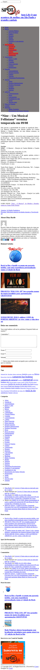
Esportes (7, 69)
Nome (3, 350)
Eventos (11, 66)
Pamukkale (6, 390)
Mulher (11, 38)
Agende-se (12, 46)
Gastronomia (9, 57)
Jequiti (13, 388)
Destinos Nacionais (14, 85)
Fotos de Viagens (10, 104)
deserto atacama (4, 384)
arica (33, 374)
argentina (29, 374)
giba (13, 386)
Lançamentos (13, 97)
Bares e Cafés (13, 59)
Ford (9, 386)
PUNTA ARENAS (13, 390)
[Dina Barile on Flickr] (10, 240)
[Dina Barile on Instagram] (14, 240)
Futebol (11, 74)
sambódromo (4, 392)
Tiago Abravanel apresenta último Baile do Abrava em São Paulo (21, 509)
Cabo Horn (9, 377)
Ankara (14, 374)
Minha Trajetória (14, 109)
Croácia (22, 382)
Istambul (3, 388)
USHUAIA (15, 392)
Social (10, 100)
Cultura (11, 52)
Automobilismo (13, 71)
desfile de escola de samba (17, 384)
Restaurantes (12, 67)
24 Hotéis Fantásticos (10, 210)
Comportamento (13, 93)
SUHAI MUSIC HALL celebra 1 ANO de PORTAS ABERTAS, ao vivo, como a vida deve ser (20, 319)
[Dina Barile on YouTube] (12, 240)
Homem (11, 36)
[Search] (1, 2)
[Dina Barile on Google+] (8, 240)
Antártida (24, 374)
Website (3, 357)
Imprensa (7, 107)
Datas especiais (13, 64)
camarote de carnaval (9, 380)
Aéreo (10, 81)
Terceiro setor (13, 102)
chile (7, 382)
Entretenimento (9, 45)
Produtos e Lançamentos (16, 41)
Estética (11, 34)
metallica (17, 388)
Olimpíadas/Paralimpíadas (16, 78)
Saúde (10, 43)
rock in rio (31, 390)
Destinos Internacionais (16, 83)
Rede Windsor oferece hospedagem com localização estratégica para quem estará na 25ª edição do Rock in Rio (21, 527)
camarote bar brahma (22, 376)
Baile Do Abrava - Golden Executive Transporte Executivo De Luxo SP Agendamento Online (19, 506)
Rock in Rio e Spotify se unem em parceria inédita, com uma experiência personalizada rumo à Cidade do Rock (18, 267)
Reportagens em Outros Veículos (19, 111)
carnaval (28, 379)
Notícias (11, 39)
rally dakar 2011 (21, 390)
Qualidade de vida (14, 99)
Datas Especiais (13, 53)
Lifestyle (7, 92)
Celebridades (13, 50)
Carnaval (11, 48)
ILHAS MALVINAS (26, 386)
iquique (33, 386)
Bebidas (11, 60)
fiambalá (6, 386)
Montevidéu (23, 388)
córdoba (27, 382)
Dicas (10, 95)
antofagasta (18, 374)
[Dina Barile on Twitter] (4, 240)
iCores (36, 666)
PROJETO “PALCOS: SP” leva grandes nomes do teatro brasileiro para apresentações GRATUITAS (20, 293)
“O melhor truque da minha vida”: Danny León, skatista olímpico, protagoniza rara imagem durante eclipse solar (22, 531)
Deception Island (33, 382)
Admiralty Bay (4, 374)
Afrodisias (10, 374)
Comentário (5, 334)
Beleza (7, 29)
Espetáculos (12, 55)
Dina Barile (30, 384)
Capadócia (20, 380)
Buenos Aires (4, 377)
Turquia (10, 392)
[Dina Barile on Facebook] (6, 240)
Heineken (17, 386)
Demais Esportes (14, 72)
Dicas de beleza (13, 32)
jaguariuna (8, 388)
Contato (7, 106)
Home (6, 27)
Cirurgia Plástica (14, 31)
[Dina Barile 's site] (2, 240)
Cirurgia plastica (13, 382)
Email (2, 354)
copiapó (19, 382)
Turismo (7, 79)
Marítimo (11, 88)
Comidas (11, 62)
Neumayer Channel (30, 388)
